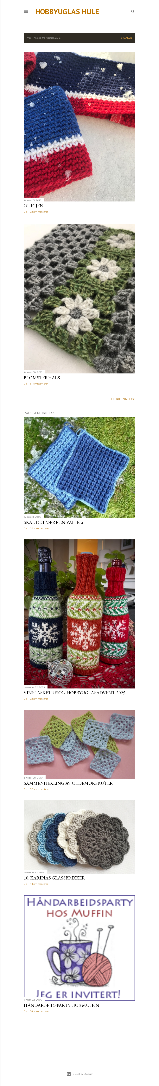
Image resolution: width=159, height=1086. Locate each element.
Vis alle (126, 37)
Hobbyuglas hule (67, 11)
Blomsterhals (42, 378)
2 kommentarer (39, 211)
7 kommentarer (39, 883)
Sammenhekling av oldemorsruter (68, 783)
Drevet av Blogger (83, 1073)
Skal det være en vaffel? (54, 522)
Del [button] (25, 211)
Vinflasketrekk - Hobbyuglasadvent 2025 (74, 693)
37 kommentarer (39, 528)
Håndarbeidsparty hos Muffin (61, 1005)
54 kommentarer (39, 1011)
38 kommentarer (40, 789)
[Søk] (133, 11)
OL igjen (33, 206)
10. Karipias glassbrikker (54, 878)
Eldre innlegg (123, 399)
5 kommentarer (39, 383)
